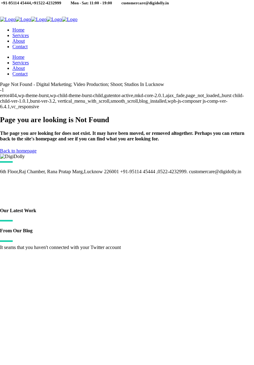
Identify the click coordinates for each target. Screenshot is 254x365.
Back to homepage (18, 150)
